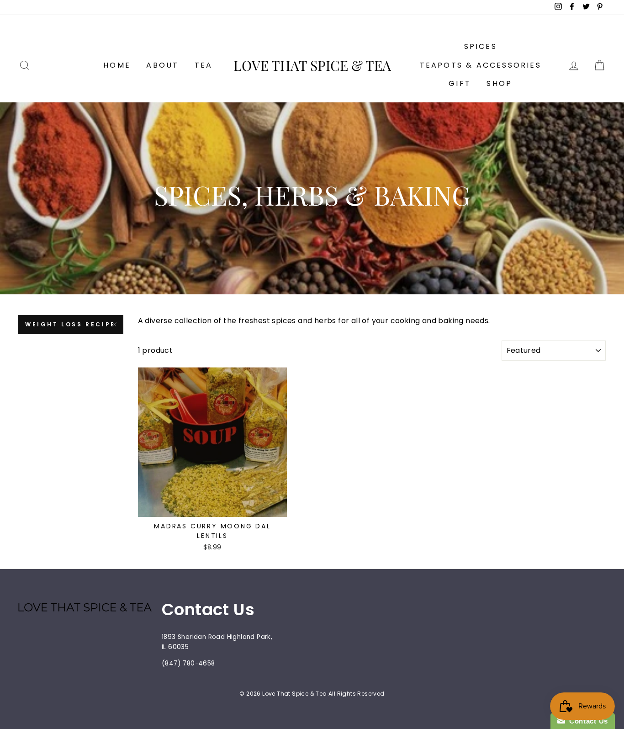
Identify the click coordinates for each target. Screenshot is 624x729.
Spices (480, 46)
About (162, 65)
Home (117, 65)
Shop (499, 83)
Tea (204, 65)
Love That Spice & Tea (312, 65)
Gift (460, 83)
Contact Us (586, 721)
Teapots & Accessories (480, 65)
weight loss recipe (70, 324)
